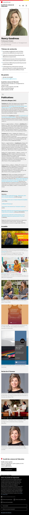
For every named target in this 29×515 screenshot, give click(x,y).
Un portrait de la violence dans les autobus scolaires (15, 116)
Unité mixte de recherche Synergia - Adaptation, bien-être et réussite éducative (14, 196)
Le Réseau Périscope (6, 203)
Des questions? (8, 469)
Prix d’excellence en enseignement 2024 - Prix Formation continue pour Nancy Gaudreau (12, 253)
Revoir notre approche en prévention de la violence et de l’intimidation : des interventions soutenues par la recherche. (15, 180)
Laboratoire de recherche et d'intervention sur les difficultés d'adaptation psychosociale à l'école (13, 215)
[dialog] (14, 495)
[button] (6, 512)
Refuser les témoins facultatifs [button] (9, 509)
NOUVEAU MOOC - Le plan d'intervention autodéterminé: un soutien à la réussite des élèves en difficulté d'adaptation (14, 276)
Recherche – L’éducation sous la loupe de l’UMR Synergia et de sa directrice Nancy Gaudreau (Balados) (13, 421)
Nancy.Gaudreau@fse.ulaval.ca (10, 79)
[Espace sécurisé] (23, 5)
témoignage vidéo (3, 251)
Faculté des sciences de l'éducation (7, 5)
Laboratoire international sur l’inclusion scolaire (13, 206)
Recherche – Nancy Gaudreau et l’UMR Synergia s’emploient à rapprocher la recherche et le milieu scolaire (13, 448)
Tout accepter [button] (5, 505)
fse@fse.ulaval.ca (8, 466)
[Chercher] (19, 5)
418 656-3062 (8, 464)
